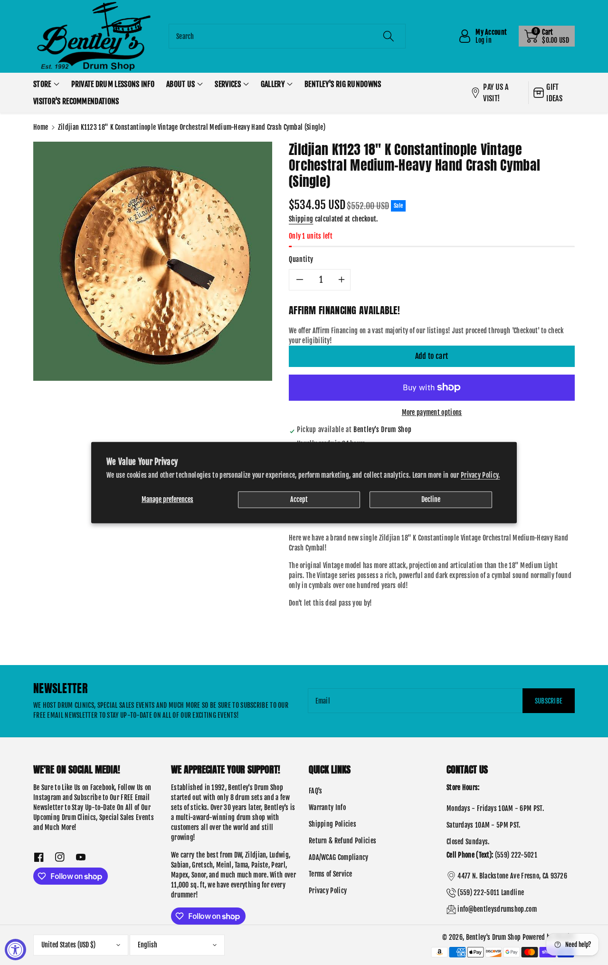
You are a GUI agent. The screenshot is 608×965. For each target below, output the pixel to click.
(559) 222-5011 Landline (490, 892)
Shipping (301, 219)
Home (40, 127)
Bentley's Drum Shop (493, 937)
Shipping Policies (332, 824)
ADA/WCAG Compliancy (339, 857)
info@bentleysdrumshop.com (497, 909)
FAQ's (316, 791)
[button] (546, 36)
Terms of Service (330, 874)
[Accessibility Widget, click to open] (15, 949)
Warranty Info (327, 807)
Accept (299, 499)
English (147, 945)
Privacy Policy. (480, 475)
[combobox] (287, 36)
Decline (430, 499)
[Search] (388, 36)
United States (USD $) (68, 945)
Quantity (301, 259)
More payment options (432, 412)
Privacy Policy (328, 891)
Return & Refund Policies (342, 841)
